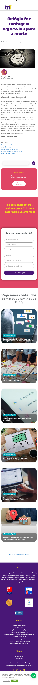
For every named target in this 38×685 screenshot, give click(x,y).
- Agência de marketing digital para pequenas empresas (19, 634)
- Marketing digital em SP (19, 636)
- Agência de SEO (19, 627)
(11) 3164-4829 (19, 658)
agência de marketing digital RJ (11, 151)
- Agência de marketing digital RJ (19, 632)
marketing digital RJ (8, 153)
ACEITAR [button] (14, 681)
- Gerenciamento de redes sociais (19, 643)
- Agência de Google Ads (19, 625)
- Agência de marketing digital (19, 630)
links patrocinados (7, 145)
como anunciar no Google (9, 149)
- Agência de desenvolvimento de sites (19, 641)
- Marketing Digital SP (19, 639)
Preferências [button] (6, 681)
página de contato (27, 665)
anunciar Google (6, 147)
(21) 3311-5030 (19, 656)
